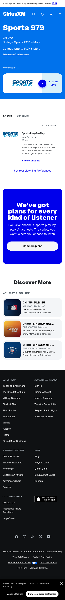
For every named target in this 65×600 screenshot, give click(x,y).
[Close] (61, 583)
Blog (37, 456)
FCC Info (22, 568)
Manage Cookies (39, 568)
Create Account (42, 391)
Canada (38, 481)
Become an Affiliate (13, 474)
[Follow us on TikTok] (32, 537)
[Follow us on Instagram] (24, 537)
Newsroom (8, 468)
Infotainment (9, 416)
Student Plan (9, 404)
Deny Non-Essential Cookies (42, 594)
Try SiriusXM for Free (14, 391)
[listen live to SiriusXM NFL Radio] (12, 350)
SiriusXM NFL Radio (44, 345)
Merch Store (41, 468)
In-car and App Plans (14, 385)
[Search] (33, 14)
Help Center (9, 518)
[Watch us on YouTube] (48, 537)
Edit (54, 3)
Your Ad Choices (21, 557)
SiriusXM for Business (14, 441)
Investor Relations (12, 462)
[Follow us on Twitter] (40, 537)
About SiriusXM (11, 456)
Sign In (38, 385)
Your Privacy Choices (19, 562)
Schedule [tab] (22, 116)
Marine (6, 422)
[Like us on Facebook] (16, 537)
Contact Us (9, 502)
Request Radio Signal (45, 410)
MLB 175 (39, 302)
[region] (32, 589)
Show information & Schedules (37, 313)
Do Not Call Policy (42, 557)
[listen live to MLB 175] (12, 307)
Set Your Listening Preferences (32, 170)
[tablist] (32, 116)
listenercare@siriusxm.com (16, 54)
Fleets (6, 434)
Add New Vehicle (43, 416)
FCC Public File (48, 562)
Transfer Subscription (45, 404)
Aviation (7, 428)
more (47, 153)
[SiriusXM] (14, 14)
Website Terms (10, 551)
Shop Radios (9, 410)
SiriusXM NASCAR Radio (44, 323)
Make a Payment (43, 398)
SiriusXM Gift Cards (44, 474)
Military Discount (11, 398)
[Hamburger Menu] (60, 14)
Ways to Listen (42, 462)
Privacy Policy (54, 551)
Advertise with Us (12, 481)
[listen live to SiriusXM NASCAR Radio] (12, 329)
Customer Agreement (32, 551)
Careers (7, 487)
